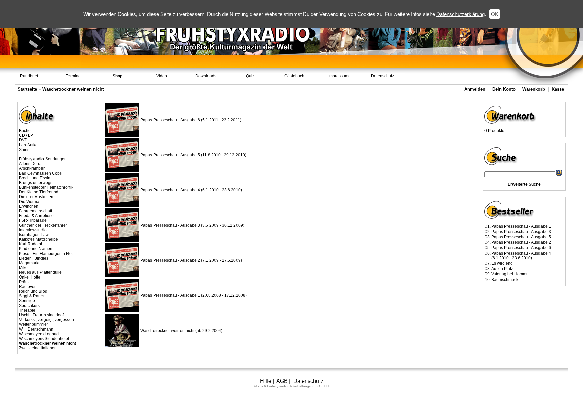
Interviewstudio (33, 230)
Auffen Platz (502, 268)
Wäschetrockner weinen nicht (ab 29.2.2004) (181, 330)
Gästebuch (294, 76)
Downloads (205, 76)
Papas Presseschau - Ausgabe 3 (521, 231)
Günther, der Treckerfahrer (43, 225)
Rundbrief (29, 76)
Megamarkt (29, 263)
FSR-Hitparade (33, 220)
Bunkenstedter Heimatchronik (46, 187)
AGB (282, 381)
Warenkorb (533, 89)
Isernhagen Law (34, 234)
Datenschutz (382, 76)
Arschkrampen (32, 168)
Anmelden (474, 89)
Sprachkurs (29, 305)
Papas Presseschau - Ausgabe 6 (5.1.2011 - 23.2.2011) (190, 119)
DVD (23, 140)
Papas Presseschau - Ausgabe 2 (521, 242)
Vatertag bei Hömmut (510, 274)
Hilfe (265, 381)
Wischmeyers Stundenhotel (44, 338)
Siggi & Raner (32, 296)
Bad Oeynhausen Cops (40, 173)
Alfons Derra (30, 163)
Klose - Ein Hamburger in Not (46, 253)
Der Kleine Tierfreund (38, 192)
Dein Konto (504, 89)
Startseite (27, 89)
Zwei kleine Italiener (37, 348)
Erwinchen (28, 206)
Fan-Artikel (29, 144)
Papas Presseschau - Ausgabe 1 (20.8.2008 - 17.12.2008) (193, 295)
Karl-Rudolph (31, 244)
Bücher (25, 130)
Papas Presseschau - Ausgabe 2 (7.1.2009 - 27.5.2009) (191, 260)
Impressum (338, 76)
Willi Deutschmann (36, 329)
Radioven (28, 286)
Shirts (24, 149)
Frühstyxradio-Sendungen (43, 159)
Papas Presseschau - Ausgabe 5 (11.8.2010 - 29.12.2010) (193, 155)
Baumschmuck (504, 279)
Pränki (25, 282)
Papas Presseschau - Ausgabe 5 (521, 237)
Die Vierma (29, 201)
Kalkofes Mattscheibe (38, 239)
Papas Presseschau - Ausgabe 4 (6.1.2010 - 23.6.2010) (191, 190)
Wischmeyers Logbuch (40, 334)
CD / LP (26, 135)
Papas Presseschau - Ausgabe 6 (521, 247)
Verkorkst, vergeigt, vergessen (46, 319)
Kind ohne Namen (35, 248)
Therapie (27, 310)
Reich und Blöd (33, 291)
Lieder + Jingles (33, 258)
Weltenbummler (33, 324)
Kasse (558, 89)
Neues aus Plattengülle (40, 272)
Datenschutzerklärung (460, 14)
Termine (73, 76)
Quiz (250, 76)
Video (161, 76)
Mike (23, 267)
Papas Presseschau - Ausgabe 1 (521, 226)
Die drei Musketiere (37, 196)
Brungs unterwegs (35, 182)
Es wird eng (502, 263)
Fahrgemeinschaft (35, 211)
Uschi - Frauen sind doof (41, 315)
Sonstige (27, 300)
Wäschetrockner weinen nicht (73, 89)
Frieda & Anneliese (36, 215)
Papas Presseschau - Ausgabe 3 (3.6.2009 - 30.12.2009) (192, 225)
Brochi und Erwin (34, 178)
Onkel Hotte (29, 277)
